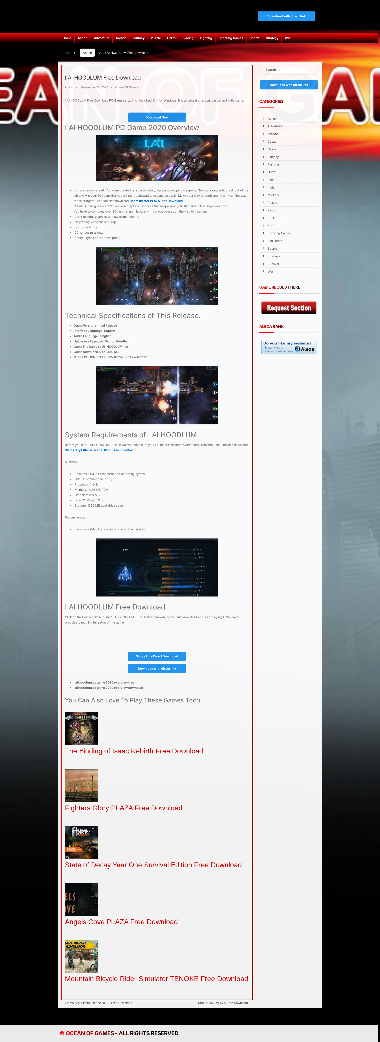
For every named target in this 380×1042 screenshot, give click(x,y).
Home (67, 38)
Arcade (121, 38)
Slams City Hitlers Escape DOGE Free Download (100, 450)
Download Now (157, 117)
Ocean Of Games (126, 87)
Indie (271, 180)
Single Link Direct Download (157, 656)
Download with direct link (286, 16)
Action (82, 38)
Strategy (272, 38)
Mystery (273, 195)
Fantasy (138, 38)
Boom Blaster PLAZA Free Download (156, 201)
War (288, 38)
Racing (188, 38)
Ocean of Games (90, 1033)
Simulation (275, 241)
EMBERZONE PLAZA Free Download (224, 1003)
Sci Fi (271, 225)
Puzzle (156, 38)
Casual (272, 141)
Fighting (206, 38)
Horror (172, 38)
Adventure (102, 38)
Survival (273, 264)
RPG (271, 218)
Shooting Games (231, 38)
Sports (254, 38)
